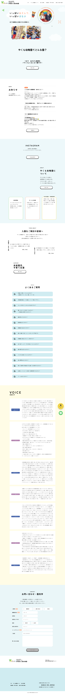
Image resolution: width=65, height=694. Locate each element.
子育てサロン (58, 6)
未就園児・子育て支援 (50, 2)
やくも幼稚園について (34, 2)
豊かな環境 (42, 2)
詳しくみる (25, 249)
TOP (28, 2)
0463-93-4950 (48, 685)
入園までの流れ (59, 8)
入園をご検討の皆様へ (59, 2)
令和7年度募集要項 (59, 9)
